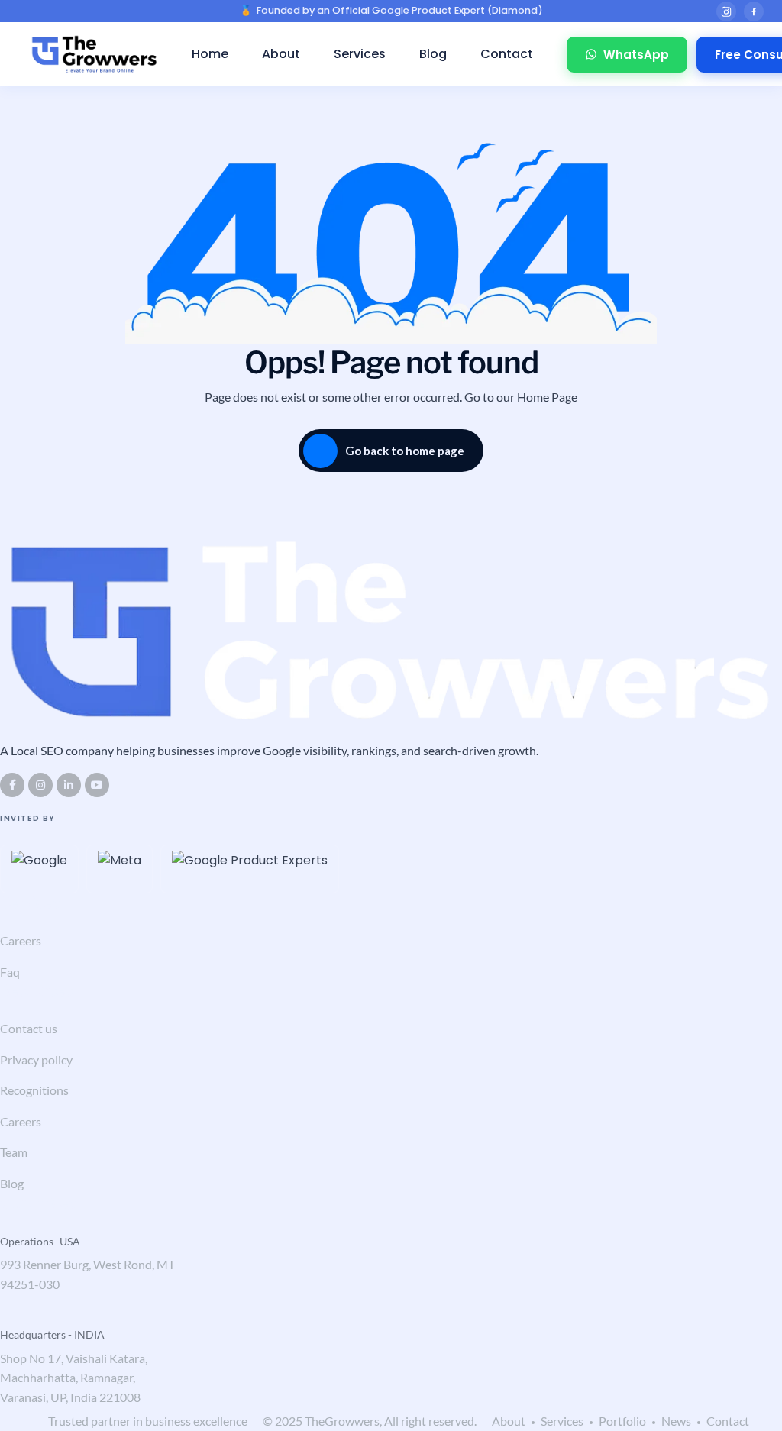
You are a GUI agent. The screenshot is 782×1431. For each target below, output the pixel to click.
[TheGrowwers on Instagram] (726, 11)
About (281, 54)
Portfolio (622, 1420)
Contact (506, 54)
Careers (20, 940)
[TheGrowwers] (94, 54)
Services (360, 54)
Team (13, 1152)
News (676, 1420)
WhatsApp (636, 55)
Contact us (28, 1028)
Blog (433, 54)
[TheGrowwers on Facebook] (754, 11)
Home (210, 54)
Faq (10, 971)
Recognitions (34, 1090)
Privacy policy (36, 1059)
